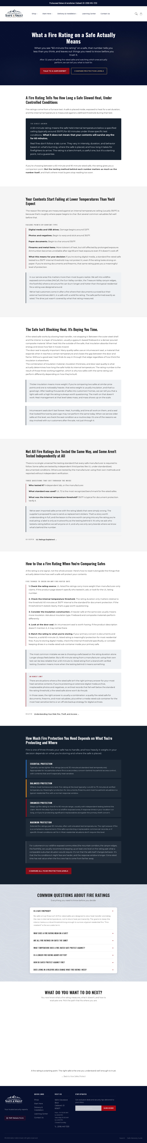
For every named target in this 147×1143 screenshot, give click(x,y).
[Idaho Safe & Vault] (14, 1099)
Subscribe (109, 1108)
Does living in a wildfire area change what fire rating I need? (60, 969)
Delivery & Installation (39, 1108)
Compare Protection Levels (89, 71)
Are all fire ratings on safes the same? (51, 940)
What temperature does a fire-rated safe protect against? (59, 947)
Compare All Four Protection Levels (48, 871)
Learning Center (41, 1114)
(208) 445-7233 (63, 1127)
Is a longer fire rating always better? (50, 955)
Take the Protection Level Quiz (99, 1061)
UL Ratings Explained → (46, 539)
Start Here (38, 1104)
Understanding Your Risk (42, 1061)
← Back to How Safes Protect (74, 1076)
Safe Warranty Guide (134, 1138)
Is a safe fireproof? (42, 911)
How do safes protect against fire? (49, 962)
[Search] (136, 13)
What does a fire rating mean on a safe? (51, 933)
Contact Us (38, 1118)
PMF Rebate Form (16, 1118)
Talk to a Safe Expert (54, 71)
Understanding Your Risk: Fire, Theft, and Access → (56, 714)
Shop (36, 1100)
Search (122, 1138)
